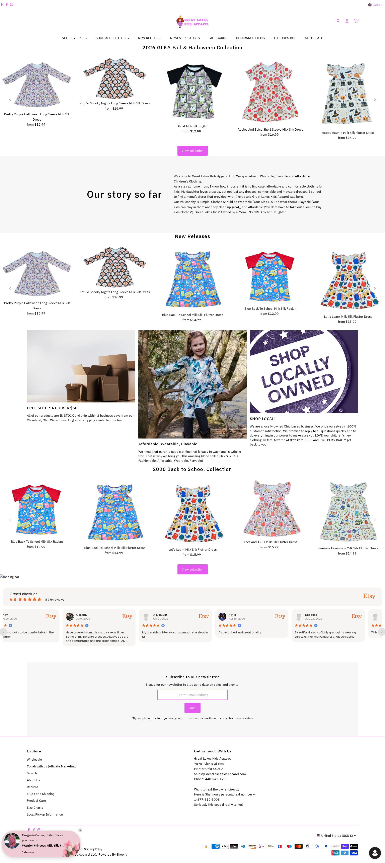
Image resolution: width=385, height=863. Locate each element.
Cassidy (22, 614)
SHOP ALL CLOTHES (111, 38)
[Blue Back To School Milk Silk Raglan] (270, 275)
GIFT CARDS (218, 38)
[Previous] (10, 99)
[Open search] (338, 21)
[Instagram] (11, 5)
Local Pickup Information (45, 814)
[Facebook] (7, 5)
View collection (193, 151)
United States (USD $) (337, 836)
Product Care (36, 800)
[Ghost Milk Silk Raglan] (192, 90)
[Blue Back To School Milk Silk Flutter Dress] (192, 278)
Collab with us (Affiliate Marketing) (51, 766)
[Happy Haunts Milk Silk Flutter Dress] (348, 93)
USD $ (376, 5)
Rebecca (252, 614)
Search (32, 773)
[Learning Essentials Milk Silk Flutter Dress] (348, 511)
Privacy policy (53, 849)
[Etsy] (2, 5)
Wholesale (34, 759)
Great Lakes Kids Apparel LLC (75, 854)
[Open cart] (356, 21)
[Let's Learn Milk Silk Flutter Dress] (348, 279)
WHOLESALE (313, 38)
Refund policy (35, 849)
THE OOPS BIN (285, 38)
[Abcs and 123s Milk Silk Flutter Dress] (270, 508)
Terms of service (72, 849)
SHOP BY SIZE (73, 38)
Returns (32, 787)
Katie (173, 614)
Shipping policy (93, 849)
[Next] (374, 99)
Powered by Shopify (112, 854)
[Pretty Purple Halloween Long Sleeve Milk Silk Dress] (37, 84)
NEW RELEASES (149, 38)
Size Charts (35, 808)
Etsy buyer (100, 614)
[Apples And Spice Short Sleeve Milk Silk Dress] (270, 91)
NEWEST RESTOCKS (185, 38)
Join (192, 708)
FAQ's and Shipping (40, 794)
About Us (33, 780)
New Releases (192, 236)
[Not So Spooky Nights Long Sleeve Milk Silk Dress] (115, 78)
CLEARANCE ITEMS (250, 38)
